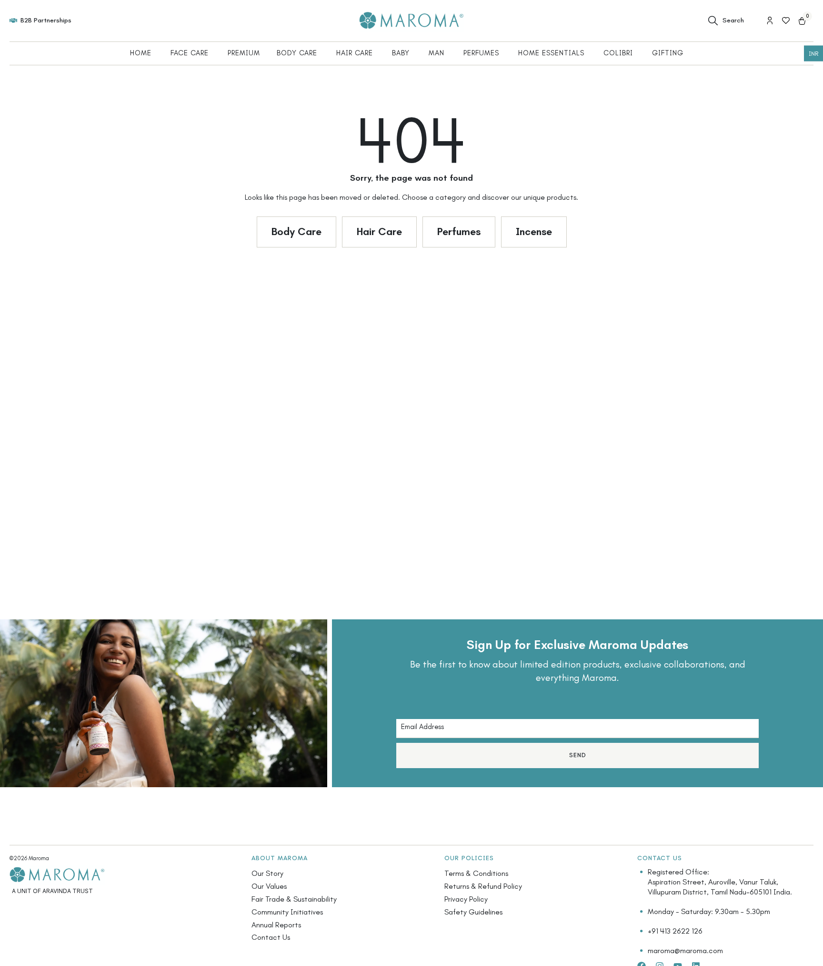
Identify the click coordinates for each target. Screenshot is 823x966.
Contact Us (270, 937)
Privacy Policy (466, 899)
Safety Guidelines (473, 911)
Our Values (269, 886)
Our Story (267, 873)
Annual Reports (276, 924)
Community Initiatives (287, 911)
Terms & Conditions (476, 873)
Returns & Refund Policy (483, 886)
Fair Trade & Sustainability (294, 899)
